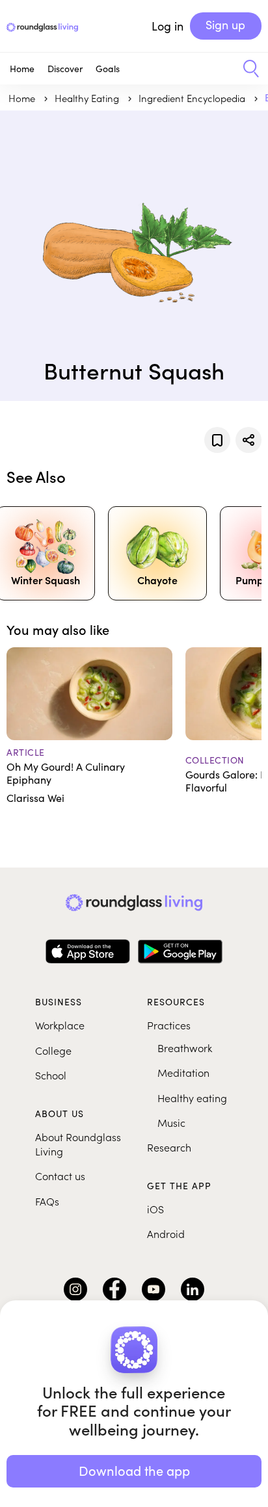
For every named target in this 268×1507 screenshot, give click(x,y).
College (53, 1050)
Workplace (60, 1025)
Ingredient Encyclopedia (193, 98)
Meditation (183, 1072)
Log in (167, 26)
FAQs (47, 1201)
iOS (155, 1209)
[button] (246, 68)
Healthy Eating (88, 98)
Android (166, 1233)
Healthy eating (192, 1097)
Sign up (225, 24)
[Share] (248, 440)
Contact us (60, 1175)
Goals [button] (108, 68)
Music (171, 1122)
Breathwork (184, 1047)
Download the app (134, 1470)
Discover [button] (65, 68)
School (50, 1075)
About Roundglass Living (78, 1143)
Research (169, 1147)
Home (22, 68)
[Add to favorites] (217, 440)
